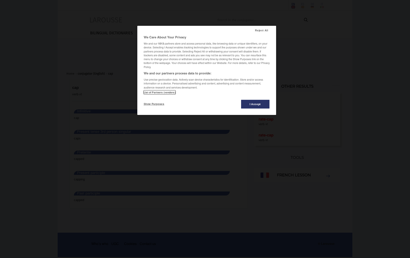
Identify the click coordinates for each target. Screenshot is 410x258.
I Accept (255, 104)
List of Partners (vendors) (160, 92)
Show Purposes (154, 104)
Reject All (261, 30)
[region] (206, 70)
